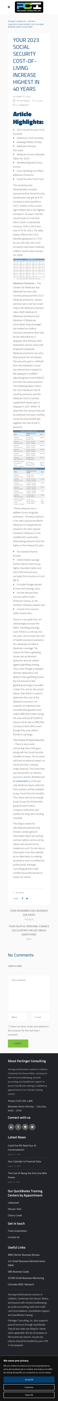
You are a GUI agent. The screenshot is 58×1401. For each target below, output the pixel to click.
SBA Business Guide (18, 1272)
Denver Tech (14, 1209)
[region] (29, 1378)
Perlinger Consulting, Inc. (17, 21)
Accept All (29, 1379)
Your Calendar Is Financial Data (24, 1161)
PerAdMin (25, 100)
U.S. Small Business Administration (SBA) (26, 1263)
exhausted (21, 781)
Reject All (29, 1394)
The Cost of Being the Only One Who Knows (27, 1175)
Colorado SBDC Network (21, 1284)
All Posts (31, 21)
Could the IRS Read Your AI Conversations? (22, 1148)
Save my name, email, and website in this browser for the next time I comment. (28, 1030)
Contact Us (14, 1237)
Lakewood (13, 1203)
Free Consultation (17, 1231)
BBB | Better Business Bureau (24, 1255)
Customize (29, 1387)
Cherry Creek (15, 1215)
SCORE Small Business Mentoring (26, 1278)
